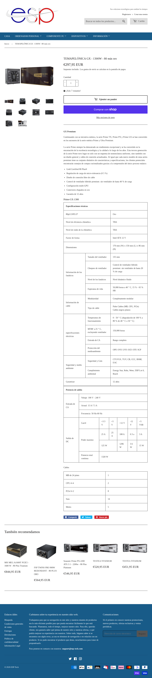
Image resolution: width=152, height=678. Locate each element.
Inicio (6, 44)
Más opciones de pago (105, 117)
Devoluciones (10, 635)
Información (100, 36)
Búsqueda (8, 620)
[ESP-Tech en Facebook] (75, 659)
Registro (142, 634)
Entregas (8, 631)
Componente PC (56, 36)
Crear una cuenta (141, 14)
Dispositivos (78, 36)
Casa (7, 36)
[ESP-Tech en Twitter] (70, 659)
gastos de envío (90, 69)
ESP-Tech (15, 667)
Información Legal (12, 646)
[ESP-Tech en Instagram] (80, 659)
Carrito (141, 21)
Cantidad (67, 77)
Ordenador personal (27, 36)
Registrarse (126, 14)
